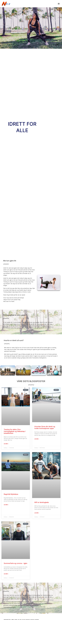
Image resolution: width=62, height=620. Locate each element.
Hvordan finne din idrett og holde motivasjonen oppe (44, 427)
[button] (58, 3)
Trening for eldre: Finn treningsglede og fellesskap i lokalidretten (15, 431)
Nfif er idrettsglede (41, 502)
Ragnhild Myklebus (11, 494)
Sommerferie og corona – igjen (15, 563)
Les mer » (6, 443)
